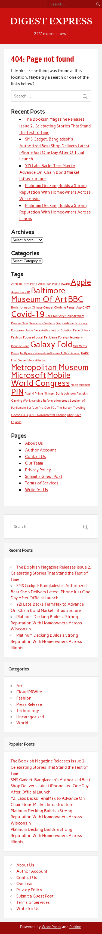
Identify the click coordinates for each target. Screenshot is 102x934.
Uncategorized (30, 717)
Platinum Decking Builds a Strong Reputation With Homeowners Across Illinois (55, 212)
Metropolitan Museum (49, 367)
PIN (17, 391)
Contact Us (35, 456)
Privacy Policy (38, 470)
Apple (80, 282)
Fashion (24, 698)
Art (19, 685)
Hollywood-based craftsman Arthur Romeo (50, 353)
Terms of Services (41, 483)
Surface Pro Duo (38, 408)
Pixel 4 (29, 393)
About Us (34, 443)
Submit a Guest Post (43, 476)
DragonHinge (65, 323)
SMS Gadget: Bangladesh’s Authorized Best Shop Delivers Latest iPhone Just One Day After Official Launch (50, 592)
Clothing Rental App (68, 307)
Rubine (75, 926)
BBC (75, 299)
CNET (86, 307)
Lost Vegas (19, 360)
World (22, 723)
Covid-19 (28, 314)
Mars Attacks (36, 360)
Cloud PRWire (29, 691)
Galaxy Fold (51, 344)
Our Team (34, 463)
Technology (27, 710)
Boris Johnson (21, 307)
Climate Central (42, 307)
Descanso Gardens (42, 323)
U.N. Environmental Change (47, 415)
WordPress (51, 926)
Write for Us (36, 489)
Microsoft (28, 375)
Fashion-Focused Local (27, 337)
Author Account (40, 450)
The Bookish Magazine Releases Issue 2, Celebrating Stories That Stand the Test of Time (55, 126)
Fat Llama (50, 337)
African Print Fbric (24, 284)
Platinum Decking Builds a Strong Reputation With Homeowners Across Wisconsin (55, 192)
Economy (81, 323)
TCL (53, 408)
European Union (22, 330)
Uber (70, 415)
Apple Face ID (20, 292)
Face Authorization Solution (53, 330)
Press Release (29, 704)
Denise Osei (19, 323)
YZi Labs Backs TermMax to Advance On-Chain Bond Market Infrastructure (49, 172)
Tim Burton (64, 408)
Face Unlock (81, 330)
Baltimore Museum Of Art (39, 295)
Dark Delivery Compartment (64, 316)
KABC (85, 353)
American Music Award (54, 284)
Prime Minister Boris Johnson (55, 393)
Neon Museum (80, 385)
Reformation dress (56, 400)
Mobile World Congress (40, 379)
